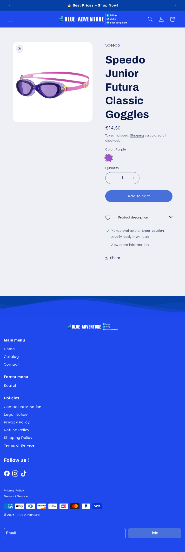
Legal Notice (16, 414)
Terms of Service (19, 445)
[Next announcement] (175, 5)
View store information (130, 245)
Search (11, 386)
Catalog (11, 357)
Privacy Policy (17, 422)
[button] (10, 19)
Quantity (112, 168)
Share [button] (115, 258)
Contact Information (22, 407)
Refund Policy (16, 430)
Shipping (137, 135)
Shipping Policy (18, 438)
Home (9, 349)
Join (154, 533)
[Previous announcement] (9, 5)
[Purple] (108, 157)
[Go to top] (176, 543)
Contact (11, 364)
